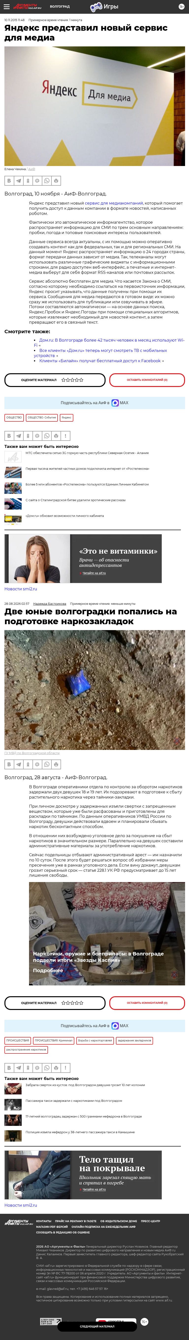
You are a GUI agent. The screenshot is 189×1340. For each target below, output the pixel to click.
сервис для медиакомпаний (114, 203)
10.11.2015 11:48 (14, 20)
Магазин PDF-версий (52, 1227)
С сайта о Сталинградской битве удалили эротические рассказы (76, 500)
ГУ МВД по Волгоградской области (32, 753)
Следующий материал (97, 1326)
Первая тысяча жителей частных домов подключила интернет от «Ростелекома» (87, 468)
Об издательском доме (118, 1221)
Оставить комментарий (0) (147, 380)
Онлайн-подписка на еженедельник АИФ (104, 1227)
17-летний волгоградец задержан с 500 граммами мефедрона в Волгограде (84, 1116)
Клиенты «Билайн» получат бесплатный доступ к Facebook (100, 361)
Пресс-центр (150, 1221)
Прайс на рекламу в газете (75, 1221)
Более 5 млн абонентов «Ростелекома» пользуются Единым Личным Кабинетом (87, 484)
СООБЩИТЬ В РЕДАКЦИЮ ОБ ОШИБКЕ (63, 1232)
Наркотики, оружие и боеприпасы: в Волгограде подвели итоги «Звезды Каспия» (98, 957)
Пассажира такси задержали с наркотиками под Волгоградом (74, 1101)
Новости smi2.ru (20, 589)
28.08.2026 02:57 (16, 604)
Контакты (43, 1221)
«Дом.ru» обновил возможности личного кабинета (65, 516)
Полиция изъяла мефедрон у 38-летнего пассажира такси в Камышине (80, 1132)
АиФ (31, 169)
